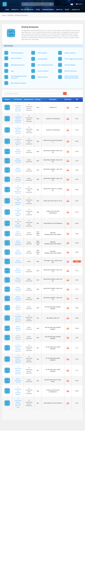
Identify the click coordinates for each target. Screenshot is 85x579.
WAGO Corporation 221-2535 (18, 270)
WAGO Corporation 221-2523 (18, 289)
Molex (29, 261)
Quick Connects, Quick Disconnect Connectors (71, 77)
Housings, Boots (42, 59)
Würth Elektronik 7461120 (18, 328)
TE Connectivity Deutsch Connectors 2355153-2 (18, 107)
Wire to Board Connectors (45, 65)
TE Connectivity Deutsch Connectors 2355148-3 (18, 359)
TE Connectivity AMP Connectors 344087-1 (18, 212)
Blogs (67, 9)
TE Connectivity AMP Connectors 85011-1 (18, 141)
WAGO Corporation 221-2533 (18, 160)
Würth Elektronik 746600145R (18, 233)
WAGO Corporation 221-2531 (18, 170)
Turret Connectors (16, 58)
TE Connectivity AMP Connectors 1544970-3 (18, 223)
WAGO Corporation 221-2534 (18, 151)
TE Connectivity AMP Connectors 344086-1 (18, 391)
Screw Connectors (43, 71)
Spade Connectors (70, 53)
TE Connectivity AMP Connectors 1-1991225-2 (18, 189)
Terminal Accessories (21, 15)
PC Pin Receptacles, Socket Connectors (19, 77)
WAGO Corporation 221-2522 (18, 179)
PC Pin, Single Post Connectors (74, 59)
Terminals (10, 15)
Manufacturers (48, 9)
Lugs (12, 71)
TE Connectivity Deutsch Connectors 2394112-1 (18, 318)
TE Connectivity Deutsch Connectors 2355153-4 (18, 370)
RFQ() (38, 9)
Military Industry (27, 9)
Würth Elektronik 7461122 (18, 337)
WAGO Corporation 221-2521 (18, 298)
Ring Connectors (43, 77)
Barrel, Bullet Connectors (18, 83)
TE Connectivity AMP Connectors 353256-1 (18, 201)
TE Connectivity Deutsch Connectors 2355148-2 (18, 130)
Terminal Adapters (70, 65)
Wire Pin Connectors (71, 71)
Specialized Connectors (18, 65)
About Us (59, 9)
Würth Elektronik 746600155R (18, 242)
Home (7, 9)
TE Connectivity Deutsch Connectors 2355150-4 (18, 118)
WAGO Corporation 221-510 (18, 380)
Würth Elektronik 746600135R (18, 252)
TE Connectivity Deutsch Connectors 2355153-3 (18, 348)
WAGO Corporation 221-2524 (18, 279)
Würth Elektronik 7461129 (18, 307)
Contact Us (76, 9)
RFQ (77, 261)
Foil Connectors (42, 53)
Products (14, 9)
